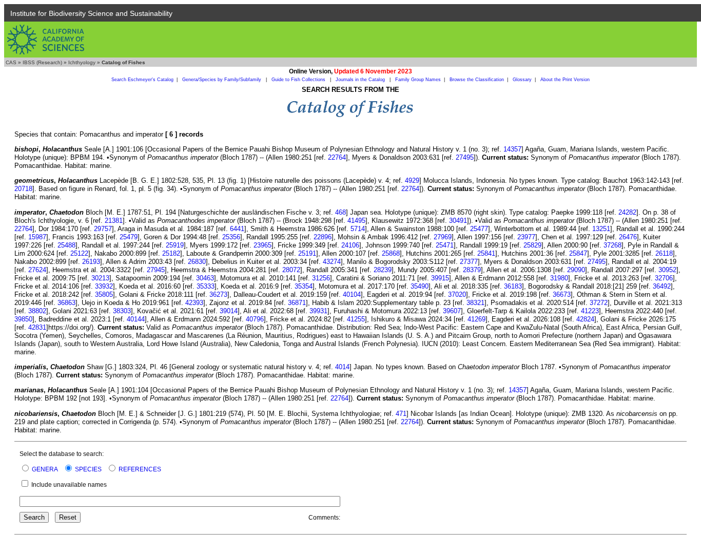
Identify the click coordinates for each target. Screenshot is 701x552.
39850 (23, 319)
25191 (307, 253)
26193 (91, 261)
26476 (628, 237)
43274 (332, 261)
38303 (122, 311)
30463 (205, 278)
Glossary (522, 79)
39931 (318, 311)
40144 (136, 319)
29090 (576, 270)
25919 (175, 245)
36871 (297, 303)
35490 (420, 286)
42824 (585, 319)
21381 (114, 220)
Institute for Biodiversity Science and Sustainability (91, 13)
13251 (601, 229)
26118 (664, 253)
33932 (104, 286)
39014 (229, 311)
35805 (104, 294)
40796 (255, 319)
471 (401, 413)
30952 (667, 270)
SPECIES (88, 469)
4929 (412, 180)
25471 (445, 245)
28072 (291, 270)
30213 (100, 278)
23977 (526, 237)
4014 (342, 367)
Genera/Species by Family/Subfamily (222, 79)
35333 (206, 286)
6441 (237, 229)
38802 (37, 311)
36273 (218, 294)
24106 (350, 245)
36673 (562, 294)
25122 (79, 253)
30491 (458, 220)
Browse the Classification (477, 79)
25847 (578, 253)
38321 (475, 303)
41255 (356, 319)
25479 (129, 237)
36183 (513, 286)
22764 (337, 157)
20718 (23, 189)
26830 (197, 261)
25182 (171, 253)
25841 (486, 253)
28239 (383, 270)
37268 (612, 245)
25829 (532, 245)
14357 (512, 149)
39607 (452, 311)
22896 (323, 237)
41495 (356, 220)
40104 (352, 294)
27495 (465, 157)
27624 (37, 270)
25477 (479, 229)
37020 (457, 294)
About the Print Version (565, 79)
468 (340, 212)
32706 (664, 278)
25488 (66, 245)
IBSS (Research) (42, 62)
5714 (357, 229)
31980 (559, 278)
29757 (103, 229)
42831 (37, 327)
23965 (262, 245)
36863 (66, 303)
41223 (590, 311)
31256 (321, 278)
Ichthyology (81, 62)
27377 (469, 261)
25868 (391, 253)
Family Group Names (418, 79)
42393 (194, 303)
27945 (156, 270)
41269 (476, 319)
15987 (37, 237)
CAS (11, 62)
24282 (627, 212)
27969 (443, 237)
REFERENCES (140, 469)
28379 (472, 270)
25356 (231, 237)
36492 (662, 286)
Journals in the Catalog (361, 79)
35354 (304, 286)
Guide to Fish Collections (299, 79)
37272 (599, 303)
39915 (440, 278)
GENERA (45, 469)
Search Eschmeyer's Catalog (142, 79)
